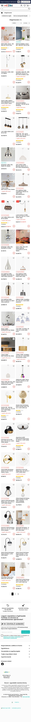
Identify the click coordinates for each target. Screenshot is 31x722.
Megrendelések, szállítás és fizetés (11, 645)
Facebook (2, 664)
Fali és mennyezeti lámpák (20, 15)
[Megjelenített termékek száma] (26, 23)
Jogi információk (6, 657)
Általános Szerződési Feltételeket (12, 636)
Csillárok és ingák (6, 15)
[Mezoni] (2, 13)
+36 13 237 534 (26, 1)
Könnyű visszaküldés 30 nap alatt (8, 609)
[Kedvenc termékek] (24, 5)
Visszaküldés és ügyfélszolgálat (10, 651)
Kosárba (14, 51)
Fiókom (21, 5)
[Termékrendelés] (16, 23)
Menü (2, 5)
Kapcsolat (18, 2)
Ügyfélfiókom (5, 648)
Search (29, 8)
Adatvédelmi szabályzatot (10, 638)
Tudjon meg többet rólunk (9, 654)
